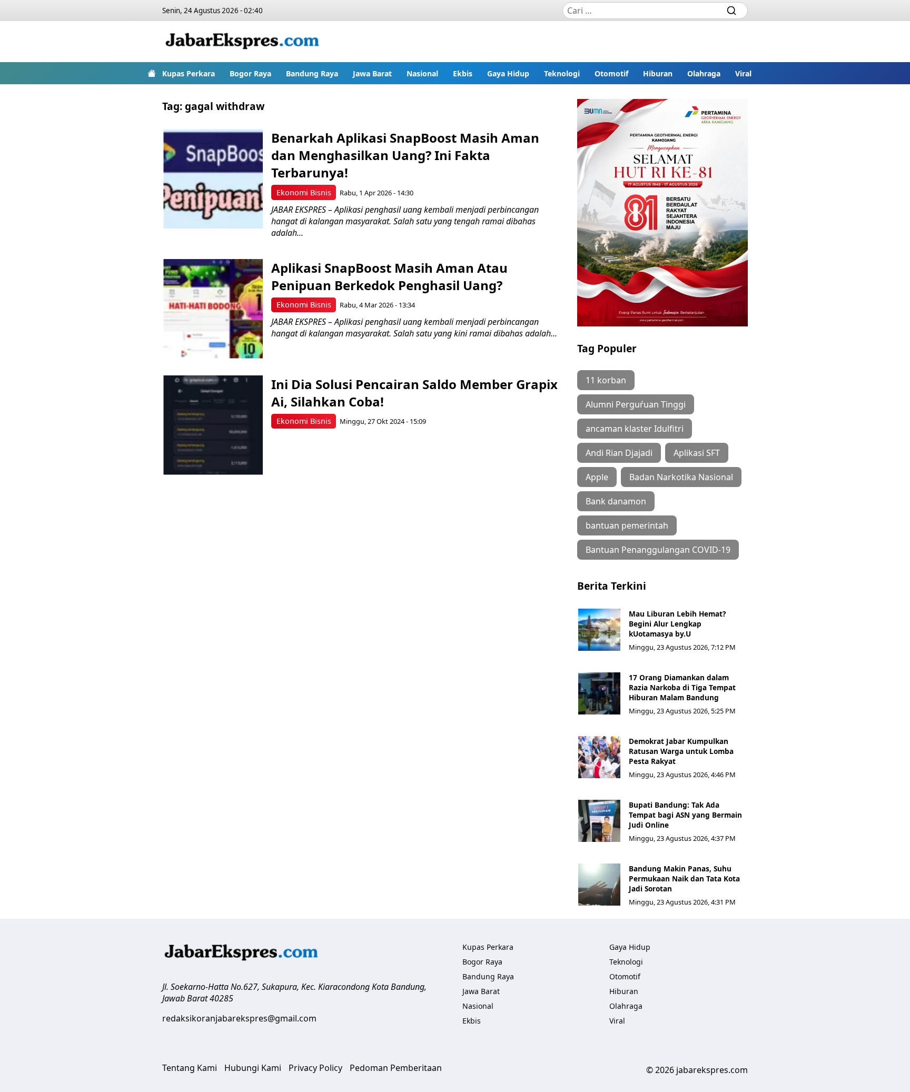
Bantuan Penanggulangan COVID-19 (658, 549)
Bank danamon (616, 501)
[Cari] (731, 10)
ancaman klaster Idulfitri (635, 428)
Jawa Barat (372, 73)
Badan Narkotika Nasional (681, 477)
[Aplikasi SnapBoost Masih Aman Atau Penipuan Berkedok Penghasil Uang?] (213, 309)
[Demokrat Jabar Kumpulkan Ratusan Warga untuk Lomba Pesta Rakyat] (599, 757)
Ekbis (462, 73)
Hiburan (657, 73)
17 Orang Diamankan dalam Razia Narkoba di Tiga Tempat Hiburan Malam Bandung (682, 687)
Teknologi (562, 73)
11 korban (606, 380)
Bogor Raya (250, 73)
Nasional (422, 73)
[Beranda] (151, 73)
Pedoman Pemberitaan (396, 1068)
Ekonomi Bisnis (303, 192)
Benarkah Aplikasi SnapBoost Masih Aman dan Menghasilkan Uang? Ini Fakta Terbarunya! (405, 155)
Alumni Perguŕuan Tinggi (636, 404)
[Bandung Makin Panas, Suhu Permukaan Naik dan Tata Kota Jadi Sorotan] (599, 884)
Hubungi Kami (252, 1068)
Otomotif (611, 73)
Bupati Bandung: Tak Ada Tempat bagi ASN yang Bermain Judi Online (685, 815)
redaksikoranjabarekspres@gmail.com (239, 1018)
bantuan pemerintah (627, 525)
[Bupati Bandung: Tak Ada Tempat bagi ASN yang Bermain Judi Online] (599, 821)
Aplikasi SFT (697, 453)
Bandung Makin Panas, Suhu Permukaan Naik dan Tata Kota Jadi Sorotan (684, 878)
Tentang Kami (189, 1068)
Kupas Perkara (188, 73)
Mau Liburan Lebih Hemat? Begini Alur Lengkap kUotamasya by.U (677, 624)
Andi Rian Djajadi (619, 453)
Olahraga (703, 73)
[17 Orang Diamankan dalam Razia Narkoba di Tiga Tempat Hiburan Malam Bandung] (599, 693)
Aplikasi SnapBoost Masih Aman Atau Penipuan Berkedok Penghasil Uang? (389, 276)
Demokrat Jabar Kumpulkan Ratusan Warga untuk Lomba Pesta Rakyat (681, 751)
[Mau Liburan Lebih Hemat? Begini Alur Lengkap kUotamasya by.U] (599, 630)
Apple (597, 477)
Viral (743, 73)
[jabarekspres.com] (242, 41)
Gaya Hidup (508, 73)
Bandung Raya (312, 73)
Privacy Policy (315, 1068)
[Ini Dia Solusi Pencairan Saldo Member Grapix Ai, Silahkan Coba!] (213, 425)
